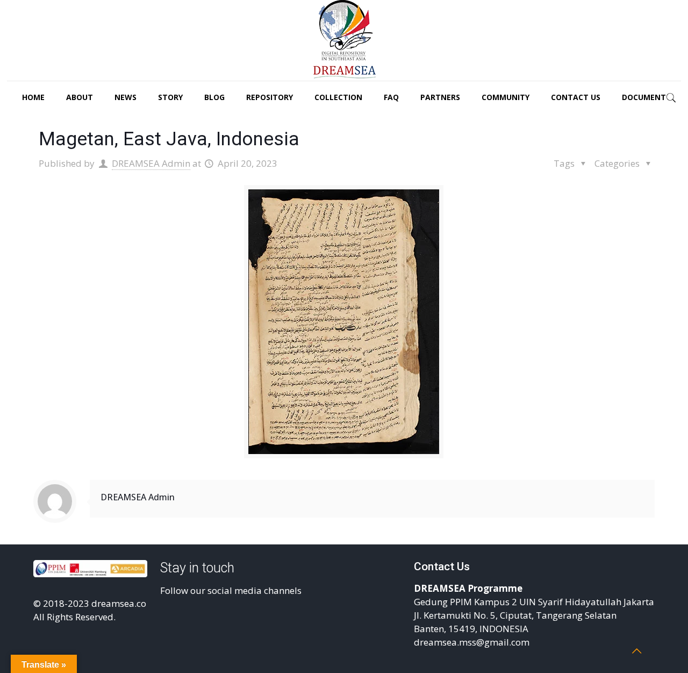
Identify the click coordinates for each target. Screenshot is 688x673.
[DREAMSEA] (344, 40)
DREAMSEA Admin (151, 163)
